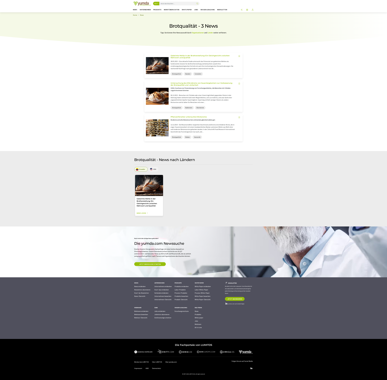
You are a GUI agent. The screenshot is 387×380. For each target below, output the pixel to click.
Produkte (198, 314)
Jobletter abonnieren (161, 314)
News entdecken (140, 286)
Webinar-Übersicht (140, 318)
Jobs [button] (196, 10)
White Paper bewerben (202, 296)
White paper (199, 318)
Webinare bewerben (141, 314)
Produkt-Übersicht (181, 299)
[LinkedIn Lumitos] (251, 368)
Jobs (196, 321)
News (196, 311)
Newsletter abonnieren (142, 290)
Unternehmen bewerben (162, 296)
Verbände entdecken (161, 293)
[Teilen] (241, 10)
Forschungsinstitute (182, 311)
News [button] (135, 10)
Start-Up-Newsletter (141, 293)
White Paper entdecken (203, 286)
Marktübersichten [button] (171, 10)
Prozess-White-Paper (202, 293)
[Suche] (197, 4)
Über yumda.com (171, 362)
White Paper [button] (187, 10)
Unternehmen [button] (145, 10)
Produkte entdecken (182, 286)
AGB (147, 368)
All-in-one (198, 327)
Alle (155, 3)
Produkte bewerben (181, 296)
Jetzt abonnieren (234, 299)
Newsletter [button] (222, 10)
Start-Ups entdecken (161, 290)
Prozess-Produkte (181, 293)
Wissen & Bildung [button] (208, 10)
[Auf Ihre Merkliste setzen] (239, 56)
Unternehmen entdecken (163, 286)
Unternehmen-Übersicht (163, 299)
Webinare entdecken (141, 311)
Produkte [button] (157, 10)
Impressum (138, 368)
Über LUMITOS (157, 362)
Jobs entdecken (159, 311)
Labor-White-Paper (201, 290)
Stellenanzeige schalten (162, 318)
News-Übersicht (139, 296)
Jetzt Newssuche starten (150, 264)
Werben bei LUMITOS (141, 362)
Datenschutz (156, 368)
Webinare (198, 324)
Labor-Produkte (180, 290)
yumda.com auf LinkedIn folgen (236, 304)
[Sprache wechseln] (247, 10)
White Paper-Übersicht (203, 299)
